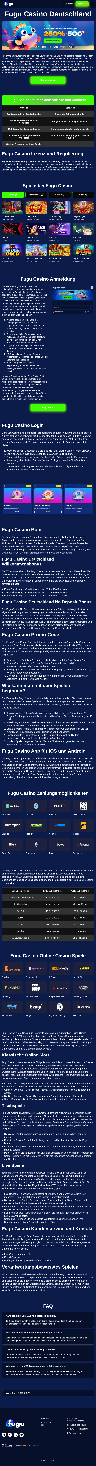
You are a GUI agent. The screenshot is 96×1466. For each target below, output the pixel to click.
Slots (81, 195)
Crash (58, 195)
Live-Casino (34, 195)
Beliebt (11, 195)
